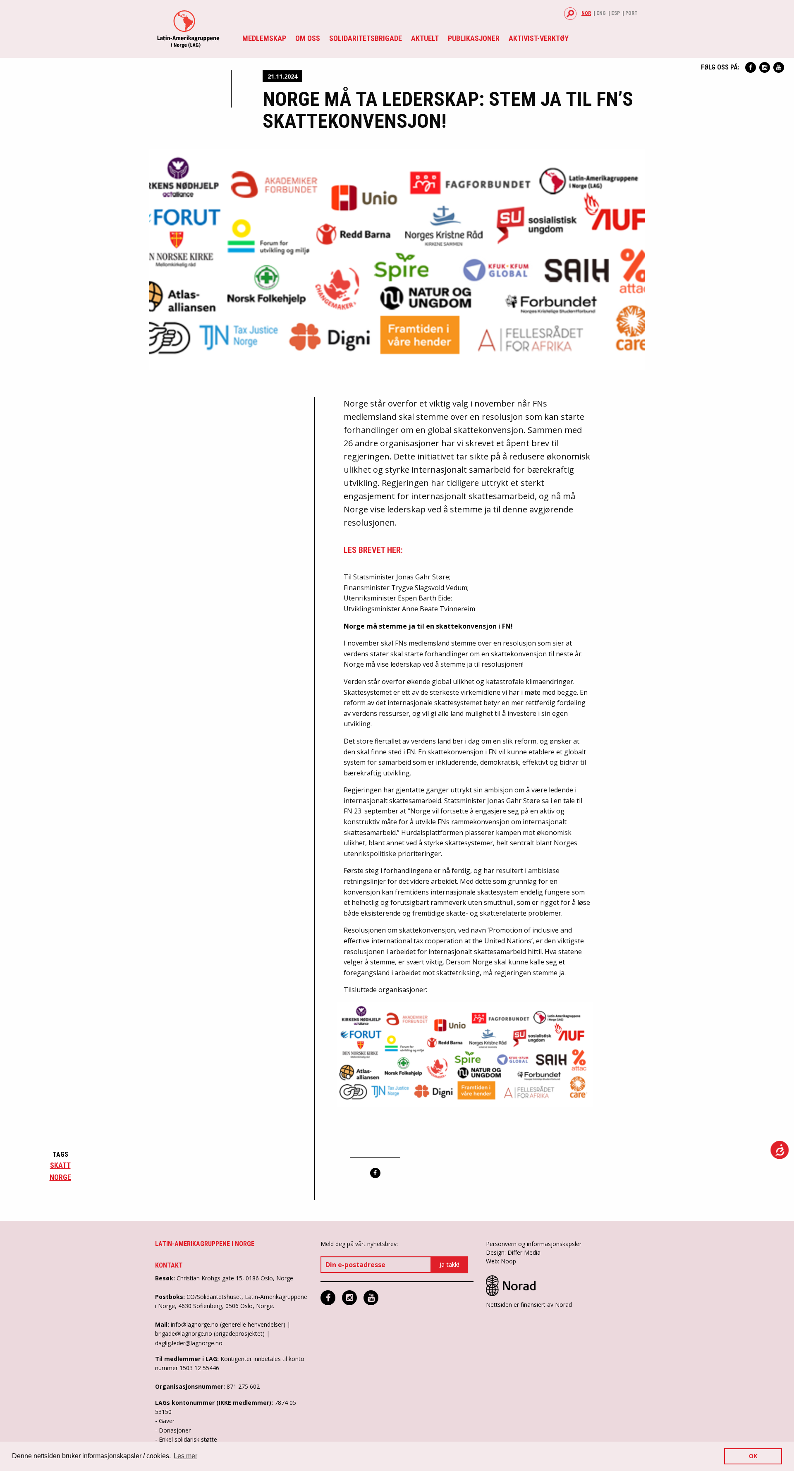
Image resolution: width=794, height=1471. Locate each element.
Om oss (307, 38)
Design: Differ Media (513, 1252)
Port (631, 13)
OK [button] (753, 1456)
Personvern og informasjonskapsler (533, 1244)
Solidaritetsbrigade (365, 38)
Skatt (60, 1165)
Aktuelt (425, 38)
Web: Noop (501, 1261)
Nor (586, 13)
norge (60, 1177)
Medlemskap (264, 38)
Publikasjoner (474, 38)
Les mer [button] (185, 1455)
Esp (615, 13)
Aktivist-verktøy (539, 38)
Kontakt (169, 1265)
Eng (601, 13)
